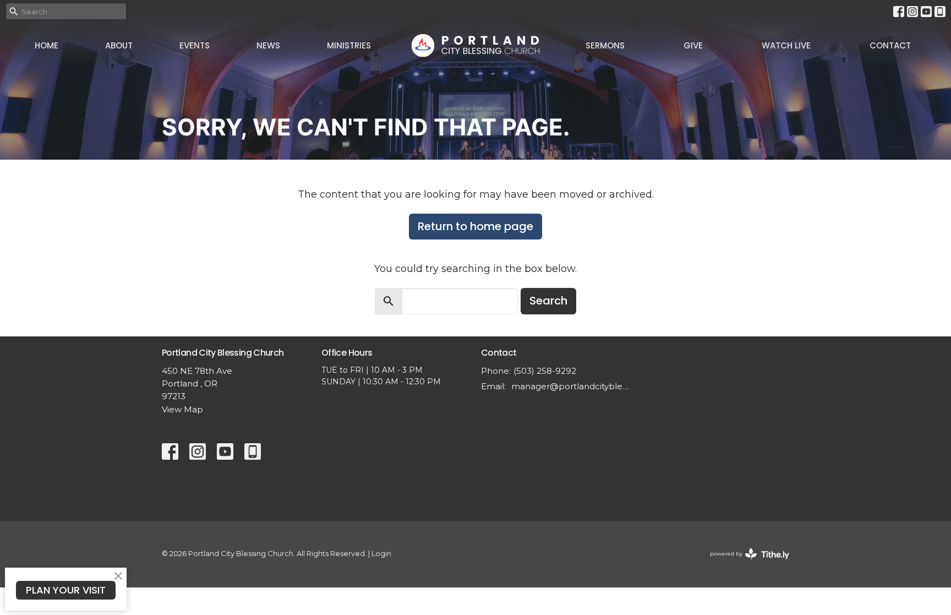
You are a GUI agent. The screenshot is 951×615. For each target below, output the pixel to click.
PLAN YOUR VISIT (66, 590)
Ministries (349, 45)
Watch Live (786, 45)
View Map (182, 409)
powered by (744, 563)
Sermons (605, 45)
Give (693, 45)
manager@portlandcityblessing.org (570, 386)
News (268, 45)
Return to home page (475, 226)
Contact (890, 45)
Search (548, 300)
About (119, 45)
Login (381, 553)
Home (46, 45)
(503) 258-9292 (544, 371)
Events (194, 45)
